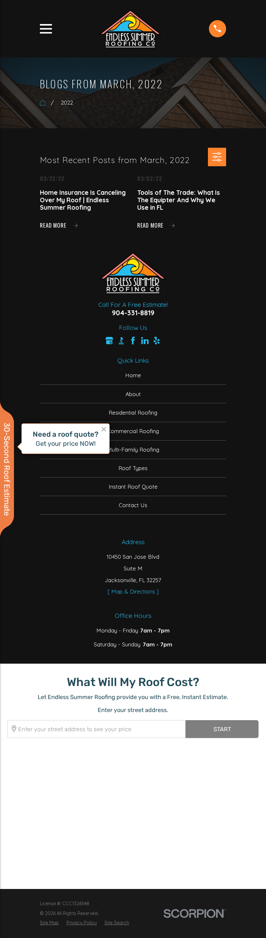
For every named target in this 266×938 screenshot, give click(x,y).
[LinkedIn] (145, 340)
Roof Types (133, 468)
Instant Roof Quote (133, 486)
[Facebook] (133, 340)
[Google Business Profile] (109, 340)
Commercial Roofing (133, 431)
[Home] (130, 29)
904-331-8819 (133, 312)
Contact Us (133, 505)
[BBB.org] (121, 340)
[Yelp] (157, 340)
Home (133, 375)
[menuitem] (49, 923)
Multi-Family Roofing (133, 449)
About (133, 394)
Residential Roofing (133, 412)
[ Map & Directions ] (133, 591)
